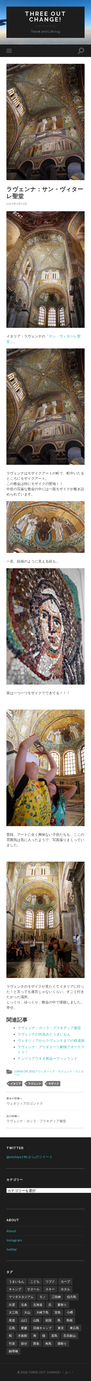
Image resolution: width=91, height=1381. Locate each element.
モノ (43, 1297)
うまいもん (16, 1281)
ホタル (65, 1289)
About (11, 1231)
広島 (12, 1328)
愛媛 (24, 1328)
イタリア (15, 1083)
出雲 (12, 1304)
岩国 (48, 1320)
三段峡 (56, 1297)
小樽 (70, 1312)
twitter (11, 1249)
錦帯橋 (13, 1351)
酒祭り (62, 1343)
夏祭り (62, 1304)
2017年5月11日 (16, 203)
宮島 (58, 1312)
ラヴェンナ (34, 1083)
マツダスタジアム (21, 1297)
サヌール (33, 1289)
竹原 (12, 1343)
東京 (61, 1328)
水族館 (22, 1335)
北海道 (37, 1304)
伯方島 (71, 1297)
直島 (54, 1335)
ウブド (50, 1281)
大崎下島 (42, 1312)
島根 (69, 1320)
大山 (27, 1312)
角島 (48, 1343)
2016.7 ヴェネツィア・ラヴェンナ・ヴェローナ (49, 1073)
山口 (24, 1320)
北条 (24, 1304)
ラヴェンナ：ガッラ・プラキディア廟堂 (49, 1028)
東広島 (74, 1328)
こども (35, 1281)
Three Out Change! (45, 16)
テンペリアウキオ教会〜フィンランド (47, 1058)
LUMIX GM (21, 1071)
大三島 (13, 1312)
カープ (65, 1281)
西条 (36, 1343)
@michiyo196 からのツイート (29, 1157)
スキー (50, 1289)
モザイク (53, 1083)
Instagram (14, 1240)
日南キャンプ (42, 1328)
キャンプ (15, 1289)
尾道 (12, 1320)
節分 (24, 1343)
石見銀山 (69, 1335)
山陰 (36, 1320)
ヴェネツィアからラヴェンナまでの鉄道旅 (51, 1040)
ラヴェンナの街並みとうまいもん (43, 1034)
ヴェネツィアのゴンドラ (24, 1101)
